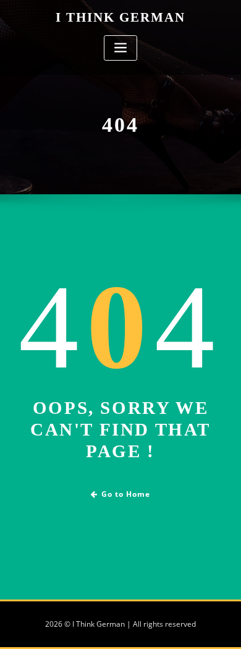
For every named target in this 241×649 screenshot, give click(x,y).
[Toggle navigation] (120, 48)
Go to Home (125, 494)
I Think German (120, 17)
